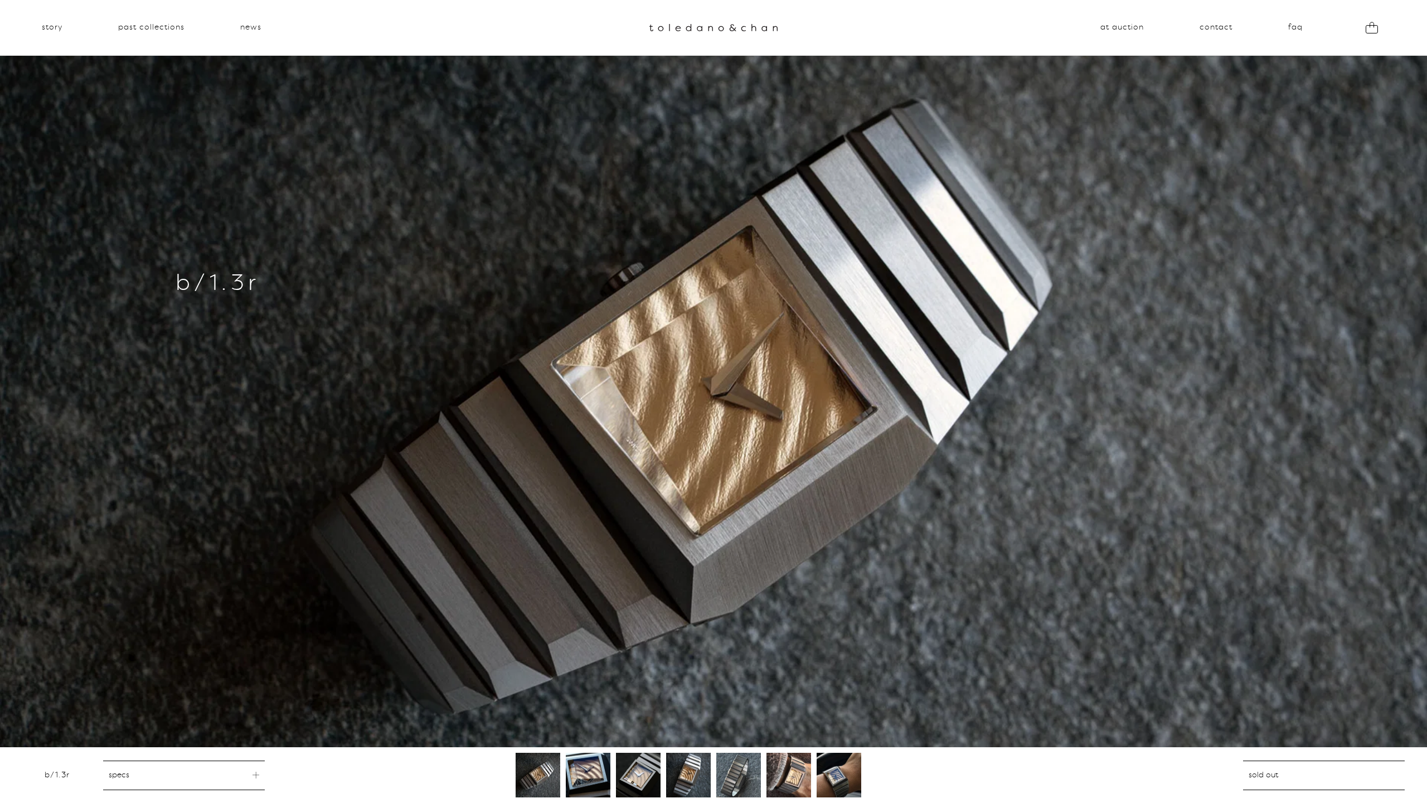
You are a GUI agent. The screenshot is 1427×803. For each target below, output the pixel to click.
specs (119, 775)
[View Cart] (1371, 28)
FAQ (1295, 27)
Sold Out (1263, 775)
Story (52, 27)
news (250, 27)
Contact (1216, 27)
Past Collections (151, 27)
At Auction (1122, 27)
